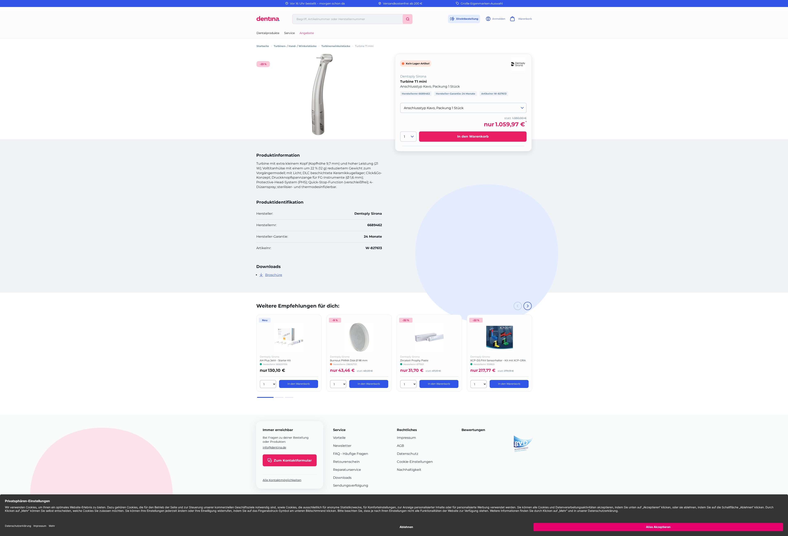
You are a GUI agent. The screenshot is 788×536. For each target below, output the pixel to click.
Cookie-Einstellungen (415, 462)
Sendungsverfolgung (350, 485)
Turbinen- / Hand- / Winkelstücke (295, 46)
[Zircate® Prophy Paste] (429, 337)
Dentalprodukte (268, 33)
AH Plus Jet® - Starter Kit (275, 360)
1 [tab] (265, 397)
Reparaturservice (347, 470)
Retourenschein (346, 462)
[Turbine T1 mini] (322, 94)
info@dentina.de (274, 447)
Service (289, 33)
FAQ (336, 454)
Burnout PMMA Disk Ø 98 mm (349, 360)
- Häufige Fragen (354, 454)
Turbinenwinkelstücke (335, 46)
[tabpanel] (289, 353)
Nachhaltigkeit (409, 470)
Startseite (263, 46)
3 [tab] (289, 397)
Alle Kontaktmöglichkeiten (282, 480)
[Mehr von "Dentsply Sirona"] (518, 63)
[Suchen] (407, 19)
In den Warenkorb (473, 136)
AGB (400, 446)
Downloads (342, 478)
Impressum (406, 438)
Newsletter (342, 446)
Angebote (307, 33)
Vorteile (339, 438)
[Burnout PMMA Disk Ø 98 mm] (359, 337)
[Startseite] (268, 20)
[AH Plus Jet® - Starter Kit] (289, 337)
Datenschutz (407, 454)
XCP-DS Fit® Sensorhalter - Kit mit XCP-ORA (498, 360)
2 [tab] (279, 397)
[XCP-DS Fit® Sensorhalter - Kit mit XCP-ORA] (499, 337)
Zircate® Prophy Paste (414, 360)
